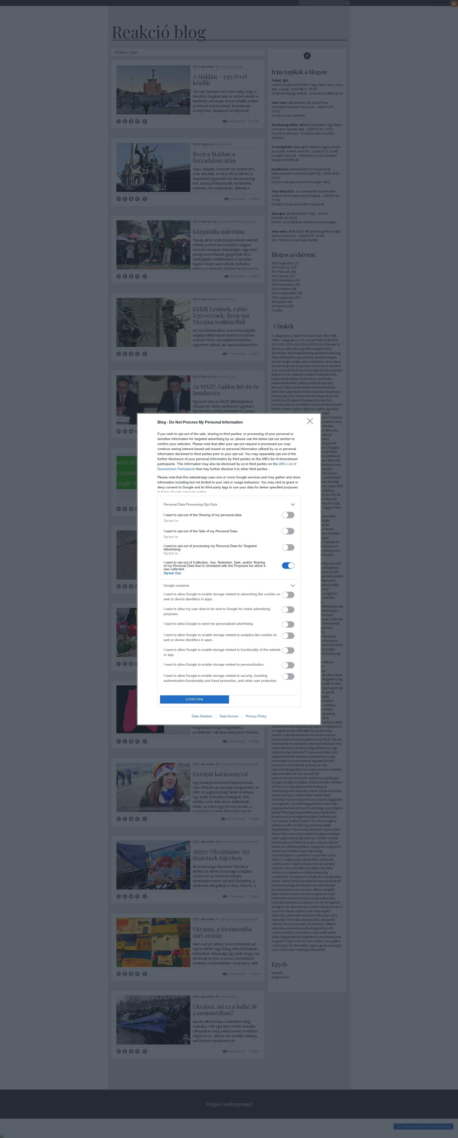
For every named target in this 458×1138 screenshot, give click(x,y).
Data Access (229, 716)
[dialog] (229, 569)
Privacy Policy (256, 716)
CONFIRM (194, 699)
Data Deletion (202, 716)
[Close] (311, 422)
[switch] (288, 515)
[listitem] (229, 504)
